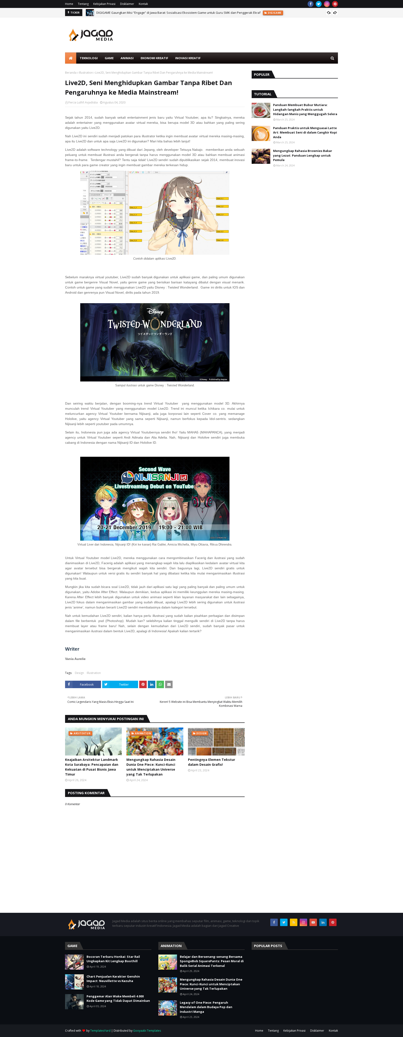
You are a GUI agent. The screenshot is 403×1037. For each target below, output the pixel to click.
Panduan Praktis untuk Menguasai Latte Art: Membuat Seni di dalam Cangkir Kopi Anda (305, 132)
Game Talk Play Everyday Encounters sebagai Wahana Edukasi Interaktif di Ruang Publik (159, 14)
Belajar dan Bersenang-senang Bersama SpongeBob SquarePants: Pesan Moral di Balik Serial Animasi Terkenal (212, 961)
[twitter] (319, 4)
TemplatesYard (100, 1031)
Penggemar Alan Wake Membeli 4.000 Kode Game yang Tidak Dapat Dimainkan (118, 998)
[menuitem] (70, 58)
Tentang (83, 4)
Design (79, 673)
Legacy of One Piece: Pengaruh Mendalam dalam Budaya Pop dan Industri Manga (206, 1007)
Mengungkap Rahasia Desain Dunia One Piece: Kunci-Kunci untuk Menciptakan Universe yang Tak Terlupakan (150, 766)
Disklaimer (127, 4)
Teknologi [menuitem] (89, 58)
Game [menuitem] (109, 58)
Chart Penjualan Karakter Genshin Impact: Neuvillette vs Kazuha (113, 978)
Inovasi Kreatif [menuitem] (188, 58)
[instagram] (327, 4)
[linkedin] (323, 922)
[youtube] (313, 922)
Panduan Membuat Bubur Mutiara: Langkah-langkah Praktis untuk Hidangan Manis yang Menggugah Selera (305, 109)
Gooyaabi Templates (147, 1031)
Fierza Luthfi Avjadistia (83, 102)
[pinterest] (335, 4)
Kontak (143, 4)
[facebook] (310, 4)
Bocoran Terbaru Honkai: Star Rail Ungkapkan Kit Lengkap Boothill (113, 959)
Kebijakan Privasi (104, 4)
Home (69, 4)
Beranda (70, 73)
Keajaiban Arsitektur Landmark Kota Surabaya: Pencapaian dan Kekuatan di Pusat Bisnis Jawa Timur (91, 766)
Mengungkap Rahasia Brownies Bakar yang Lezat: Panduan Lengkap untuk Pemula (302, 155)
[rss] (293, 922)
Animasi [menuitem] (127, 58)
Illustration (86, 73)
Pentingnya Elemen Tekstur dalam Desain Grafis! (211, 762)
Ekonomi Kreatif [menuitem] (154, 58)
